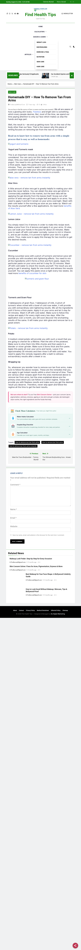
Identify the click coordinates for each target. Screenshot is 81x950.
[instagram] (9, 13)
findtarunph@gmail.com (17, 105)
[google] (15, 13)
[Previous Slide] (70, 2)
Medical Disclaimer (43, 610)
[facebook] (7, 13)
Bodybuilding (42, 47)
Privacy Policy (30, 610)
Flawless (37, 112)
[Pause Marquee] (72, 75)
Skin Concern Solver (44, 394)
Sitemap (65, 610)
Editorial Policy (55, 610)
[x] (12, 13)
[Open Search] (70, 46)
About (15, 610)
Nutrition (40, 57)
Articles (28, 54)
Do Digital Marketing (58, 614)
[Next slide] (73, 2)
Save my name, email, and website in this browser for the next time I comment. (38, 535)
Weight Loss (41, 42)
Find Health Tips (40, 14)
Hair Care (40, 66)
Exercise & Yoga (43, 52)
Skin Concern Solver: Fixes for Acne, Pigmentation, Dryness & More (36, 566)
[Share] (75, 945)
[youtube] (17, 13)
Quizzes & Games (39, 37)
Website (13, 526)
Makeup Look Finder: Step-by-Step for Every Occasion (57, 2)
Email (13, 518)
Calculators (39, 32)
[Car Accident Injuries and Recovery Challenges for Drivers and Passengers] (37, 76)
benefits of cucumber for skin (32, 273)
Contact (21, 610)
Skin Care (40, 62)
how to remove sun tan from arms (27, 442)
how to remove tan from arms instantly (23, 446)
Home (40, 26)
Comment (15, 484)
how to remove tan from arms (52, 442)
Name (13, 509)
